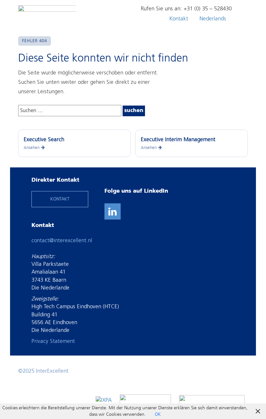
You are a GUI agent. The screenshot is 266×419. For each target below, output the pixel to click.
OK (158, 414)
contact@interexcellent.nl (61, 240)
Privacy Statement (53, 341)
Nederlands (213, 19)
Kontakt (178, 19)
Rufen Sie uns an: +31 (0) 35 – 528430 (186, 9)
